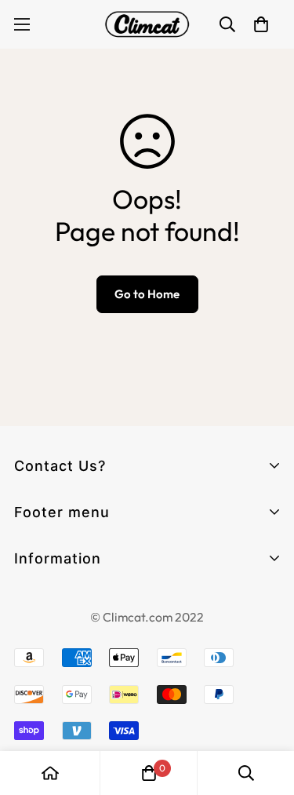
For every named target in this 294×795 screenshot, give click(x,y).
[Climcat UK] (147, 24)
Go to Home (147, 293)
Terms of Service (67, 631)
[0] (149, 773)
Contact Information (78, 602)
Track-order (51, 584)
